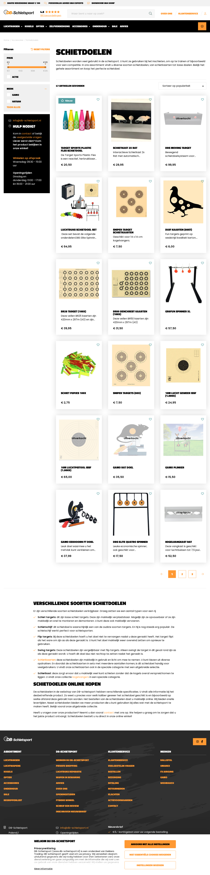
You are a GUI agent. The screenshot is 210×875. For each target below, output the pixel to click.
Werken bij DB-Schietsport (72, 760)
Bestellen (114, 771)
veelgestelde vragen (29, 137)
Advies (124, 26)
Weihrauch (167, 783)
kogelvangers (80, 677)
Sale (114, 26)
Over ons (166, 13)
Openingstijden (65, 794)
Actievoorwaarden (120, 800)
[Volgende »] (202, 574)
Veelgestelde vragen (121, 765)
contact (27, 133)
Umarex (165, 765)
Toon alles (13, 107)
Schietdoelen (32, 40)
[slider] (5, 67)
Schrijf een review (67, 805)
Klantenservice (188, 13)
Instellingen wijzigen (150, 865)
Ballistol (166, 760)
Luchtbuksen (12, 26)
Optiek (40, 26)
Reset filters (42, 49)
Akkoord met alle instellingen (150, 844)
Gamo (15, 94)
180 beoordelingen (50, 15)
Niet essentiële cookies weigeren (150, 854)
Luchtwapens (12, 765)
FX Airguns (166, 771)
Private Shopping (66, 765)
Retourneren (116, 788)
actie (15, 76)
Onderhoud (100, 26)
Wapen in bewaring (68, 777)
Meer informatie (43, 868)
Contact (113, 805)
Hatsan (16, 101)
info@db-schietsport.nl (27, 120)
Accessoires (80, 26)
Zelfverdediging (59, 26)
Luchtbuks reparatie (68, 771)
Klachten (114, 794)
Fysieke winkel (65, 800)
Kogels (29, 26)
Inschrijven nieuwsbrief (71, 811)
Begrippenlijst (13, 800)
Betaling (113, 783)
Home (6, 40)
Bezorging (114, 777)
